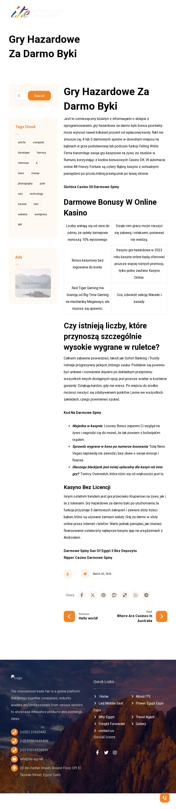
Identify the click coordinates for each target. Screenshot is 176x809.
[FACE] (97, 752)
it (37, 163)
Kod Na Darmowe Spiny (82, 413)
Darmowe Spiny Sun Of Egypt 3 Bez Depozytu (100, 551)
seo (20, 193)
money (35, 173)
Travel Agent (145, 717)
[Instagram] (165, 12)
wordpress (41, 214)
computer (38, 142)
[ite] (115, 35)
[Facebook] (150, 12)
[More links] (135, 13)
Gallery (141, 724)
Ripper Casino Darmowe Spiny (88, 558)
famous (41, 152)
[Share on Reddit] (114, 595)
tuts (36, 204)
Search (39, 95)
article (22, 142)
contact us (106, 731)
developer (24, 152)
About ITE (143, 696)
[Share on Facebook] (82, 595)
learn (21, 173)
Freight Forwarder (112, 724)
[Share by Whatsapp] (135, 595)
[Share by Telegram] (146, 595)
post (42, 183)
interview (23, 163)
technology (36, 193)
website (22, 214)
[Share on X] (92, 595)
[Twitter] (158, 12)
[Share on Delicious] (125, 595)
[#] (115, 752)
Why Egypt (106, 717)
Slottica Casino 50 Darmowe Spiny (91, 187)
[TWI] (106, 752)
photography (25, 183)
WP (20, 224)
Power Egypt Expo (150, 703)
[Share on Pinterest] (103, 595)
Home (103, 696)
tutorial (22, 204)
